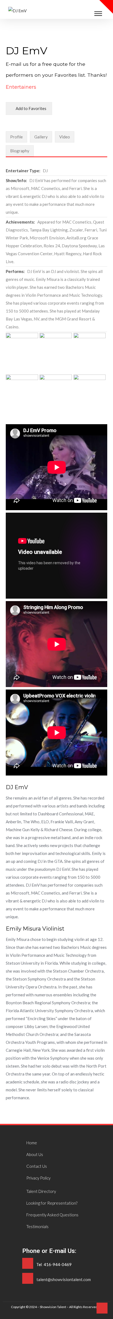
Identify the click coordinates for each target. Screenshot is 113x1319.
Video (64, 136)
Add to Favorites (30, 108)
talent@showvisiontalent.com (63, 1279)
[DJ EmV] (17, 11)
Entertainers (21, 87)
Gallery (41, 136)
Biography (19, 150)
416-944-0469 (58, 1264)
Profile (16, 136)
